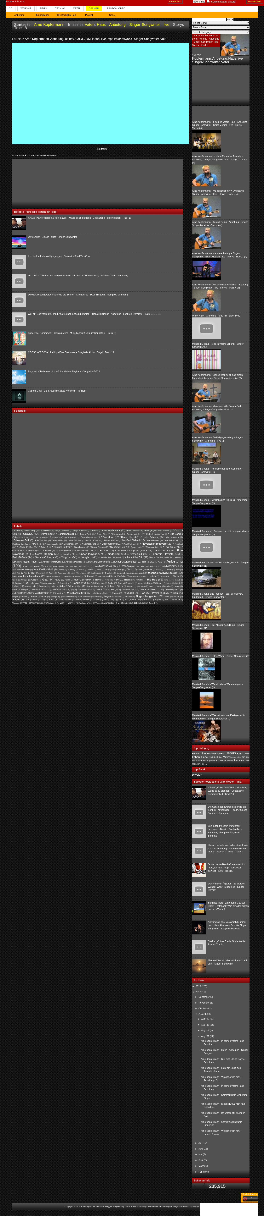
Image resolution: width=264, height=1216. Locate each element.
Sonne (176, 596)
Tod (77, 599)
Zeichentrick (124, 603)
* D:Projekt (45, 534)
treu (105, 600)
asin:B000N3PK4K (103, 566)
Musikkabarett (74, 593)
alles (152, 562)
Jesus (76, 582)
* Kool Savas (57, 540)
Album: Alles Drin (134, 557)
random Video (116, 8)
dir (22, 573)
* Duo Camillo (175, 534)
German (94, 8)
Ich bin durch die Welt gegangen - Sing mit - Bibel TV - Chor (59, 256)
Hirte (166, 580)
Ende (51, 573)
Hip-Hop (152, 579)
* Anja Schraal (79, 530)
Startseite (22, 24)
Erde (73, 573)
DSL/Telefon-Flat (249, 1194)
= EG (146, 550)
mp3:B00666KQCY (43, 593)
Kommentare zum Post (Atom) (40, 155)
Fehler (49, 576)
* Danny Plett (101, 534)
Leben (15, 586)
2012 (199, 992)
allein (144, 562)
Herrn (98, 580)
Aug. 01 (205, 1036)
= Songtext (85, 557)
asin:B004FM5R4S (43, 569)
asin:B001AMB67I (149, 566)
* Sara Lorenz (79, 547)
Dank (139, 569)
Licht (53, 586)
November (204, 1002)
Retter (34, 596)
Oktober (202, 1008)
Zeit (135, 603)
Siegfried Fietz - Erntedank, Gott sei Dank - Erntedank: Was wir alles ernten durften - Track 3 (228, 906)
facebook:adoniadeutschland (130, 573)
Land (177, 583)
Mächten (141, 586)
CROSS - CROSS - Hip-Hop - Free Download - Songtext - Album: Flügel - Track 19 (71, 352)
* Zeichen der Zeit (84, 550)
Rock (43, 596)
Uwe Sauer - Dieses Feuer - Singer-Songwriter (52, 237)
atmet (61, 570)
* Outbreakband (108, 543)
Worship (26, 8)
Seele (97, 596)
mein (167, 586)
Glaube (176, 576)
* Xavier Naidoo (63, 550)
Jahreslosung (49, 583)
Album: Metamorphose (98, 561)
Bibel (99, 570)
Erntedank (96, 573)
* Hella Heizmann (171, 537)
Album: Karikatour (74, 562)
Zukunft (152, 603)
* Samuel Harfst (60, 547)
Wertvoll (71, 603)
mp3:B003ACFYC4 (127, 590)
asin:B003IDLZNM (78, 39)
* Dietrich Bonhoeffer (154, 534)
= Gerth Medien (42, 553)
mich (14, 589)
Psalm (155, 593)
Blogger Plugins (172, 1206)
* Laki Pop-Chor (91, 540)
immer (36, 583)
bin (106, 569)
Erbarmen (62, 573)
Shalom (128, 597)
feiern (57, 576)
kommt (141, 583)
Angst (37, 566)
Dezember (204, 997)
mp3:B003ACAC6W (105, 589)
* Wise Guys (32, 550)
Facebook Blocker (15, 1)
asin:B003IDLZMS (170, 566)
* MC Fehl (36, 544)
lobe (121, 586)
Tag (43, 599)
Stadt (27, 600)
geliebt (153, 576)
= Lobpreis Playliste (161, 553)
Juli (200, 1143)
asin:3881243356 (61, 566)
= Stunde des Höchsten (109, 557)
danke (149, 569)
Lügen (130, 586)
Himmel (139, 580)
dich (14, 573)
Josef (89, 583)
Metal (77, 8)
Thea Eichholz (64, 600)
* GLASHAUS (70, 537)
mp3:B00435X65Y (119, 39)
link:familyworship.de (96, 586)
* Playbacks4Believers (153, 543)
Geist (143, 576)
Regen (15, 597)
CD (10, 8)
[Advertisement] (41, 183)
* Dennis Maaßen (133, 534)
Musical (60, 593)
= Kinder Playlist (86, 553)
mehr (159, 586)
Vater (89, 24)
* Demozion (116, 534)
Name (99, 593)
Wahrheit (176, 600)
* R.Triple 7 (42, 547)
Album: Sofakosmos (125, 561)
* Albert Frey (29, 530)
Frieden (112, 576)
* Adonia (16, 530)
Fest (66, 576)
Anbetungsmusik (88, 1206)
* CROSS (27, 533)
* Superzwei (135, 547)
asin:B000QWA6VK (126, 566)
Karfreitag (99, 583)
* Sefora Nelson (97, 547)
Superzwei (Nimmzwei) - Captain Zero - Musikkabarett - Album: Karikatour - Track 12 (72, 333)
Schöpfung (55, 597)
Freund (90, 576)
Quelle (166, 593)
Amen (160, 562)
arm (46, 566)
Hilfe (116, 579)
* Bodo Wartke (162, 531)
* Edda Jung (22, 537)
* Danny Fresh (85, 534)
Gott (45, 579)
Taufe (51, 599)
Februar (202, 1171)
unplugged (116, 600)
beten (90, 570)
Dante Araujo (130, 1206)
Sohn (167, 597)
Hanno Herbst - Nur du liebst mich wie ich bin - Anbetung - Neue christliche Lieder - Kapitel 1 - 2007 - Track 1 (228, 848)
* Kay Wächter (40, 540)
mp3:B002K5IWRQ (83, 590)
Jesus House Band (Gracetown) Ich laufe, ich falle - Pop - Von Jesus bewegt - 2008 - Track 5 (226, 867)
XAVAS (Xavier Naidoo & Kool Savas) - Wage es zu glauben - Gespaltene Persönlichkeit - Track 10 (79, 218)
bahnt (81, 570)
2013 (199, 986)
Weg (24, 603)
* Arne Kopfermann (36, 39)
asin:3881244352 (82, 566)
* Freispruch (54, 537)
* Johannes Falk (21, 540)
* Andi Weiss (45, 530)
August (202, 1014)
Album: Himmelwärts (52, 562)
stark (35, 600)
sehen (118, 597)
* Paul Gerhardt (129, 544)
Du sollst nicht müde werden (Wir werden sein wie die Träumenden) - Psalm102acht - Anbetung (78, 275)
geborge (134, 576)
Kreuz (159, 583)
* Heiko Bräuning (150, 537)
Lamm (168, 583)
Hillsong (128, 580)
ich (26, 583)
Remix (43, 8)
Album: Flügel (30, 561)
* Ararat (93, 530)
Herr (76, 579)
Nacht (90, 593)
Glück (14, 580)
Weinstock (51, 603)
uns (126, 599)
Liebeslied (75, 586)
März (201, 1166)
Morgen (24, 590)
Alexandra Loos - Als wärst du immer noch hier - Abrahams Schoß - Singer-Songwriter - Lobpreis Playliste (227, 925)
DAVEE (168, 569)
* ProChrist (178, 544)
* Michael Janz (89, 544)
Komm (121, 583)
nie (106, 593)
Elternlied (40, 573)
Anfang (26, 566)
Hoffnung (16, 583)
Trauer (96, 599)
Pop (143, 592)
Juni (201, 1148)
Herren (87, 580)
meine (177, 586)
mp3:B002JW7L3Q (61, 590)
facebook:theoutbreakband (26, 576)
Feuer (74, 576)
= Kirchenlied (134, 554)
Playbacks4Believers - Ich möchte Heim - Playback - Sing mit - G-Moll (64, 371)
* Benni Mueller (133, 530)
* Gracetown (107, 537)
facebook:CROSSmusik (162, 572)
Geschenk (164, 576)
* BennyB (148, 530)
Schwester (69, 597)
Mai (200, 1154)
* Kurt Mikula (74, 540)
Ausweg (71, 569)
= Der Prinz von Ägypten (127, 550)
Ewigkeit (108, 573)
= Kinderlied (112, 553)
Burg (120, 569)
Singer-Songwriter (144, 24)
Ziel (143, 603)
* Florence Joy (38, 537)
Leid (34, 586)
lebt (26, 586)
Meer (151, 586)
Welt (62, 603)
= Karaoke (65, 554)
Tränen (86, 600)
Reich (24, 597)
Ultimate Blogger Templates (109, 1206)
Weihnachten (37, 603)
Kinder (111, 583)
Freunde (102, 576)
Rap (175, 593)
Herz (107, 580)
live (166, 24)
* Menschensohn (70, 544)
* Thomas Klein (152, 547)
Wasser (15, 603)
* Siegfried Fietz (117, 547)
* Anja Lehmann (62, 531)
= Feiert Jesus (160, 550)
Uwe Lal (136, 600)
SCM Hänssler (84, 597)
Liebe (62, 586)
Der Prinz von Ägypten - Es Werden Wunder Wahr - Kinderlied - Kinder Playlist (226, 887)
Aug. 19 (205, 1030)
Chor (129, 569)
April (201, 1160)
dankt (158, 570)
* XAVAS (47, 550)
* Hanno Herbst (128, 537)
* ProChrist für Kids (24, 547)
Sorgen (16, 599)
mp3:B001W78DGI (40, 590)
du (29, 573)
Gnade (24, 580)
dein (178, 569)
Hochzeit (176, 580)
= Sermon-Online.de (44, 557)
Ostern (115, 593)
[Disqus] (100, 93)
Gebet (123, 576)
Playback (128, 592)
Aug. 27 (205, 1024)
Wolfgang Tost (85, 603)
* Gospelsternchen (88, 537)
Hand (57, 579)
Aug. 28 (205, 1019)
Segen (107, 596)
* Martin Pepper (170, 540)
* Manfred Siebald (130, 540)
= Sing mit (65, 557)
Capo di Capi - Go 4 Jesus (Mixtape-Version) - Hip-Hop (57, 390)
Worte (98, 603)
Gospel (34, 580)
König (149, 583)
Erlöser (83, 573)
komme (131, 583)
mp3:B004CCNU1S (21, 593)
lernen (44, 586)
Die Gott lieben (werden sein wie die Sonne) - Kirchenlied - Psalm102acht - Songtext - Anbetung (78, 294)
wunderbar (109, 603)
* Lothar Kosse (110, 540)
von (166, 600)
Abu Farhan (155, 1206)
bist (113, 570)
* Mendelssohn (52, 544)
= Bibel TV (103, 550)
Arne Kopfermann (49, 24)
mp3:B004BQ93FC (170, 589)
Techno (60, 8)
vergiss (158, 600)
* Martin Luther (152, 540)
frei (81, 576)
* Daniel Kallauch (65, 534)
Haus (101, 24)
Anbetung (117, 24)
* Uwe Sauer (169, 547)
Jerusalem (64, 583)
